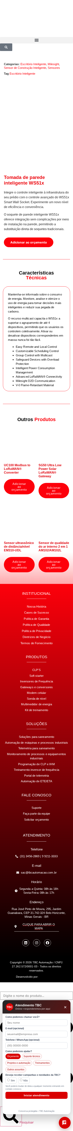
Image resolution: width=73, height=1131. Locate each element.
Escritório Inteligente (33, 64)
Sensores (54, 67)
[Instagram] (36, 942)
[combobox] (36, 996)
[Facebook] (47, 942)
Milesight (53, 64)
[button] (36, 40)
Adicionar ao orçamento (28, 242)
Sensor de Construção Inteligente (25, 67)
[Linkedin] (25, 942)
